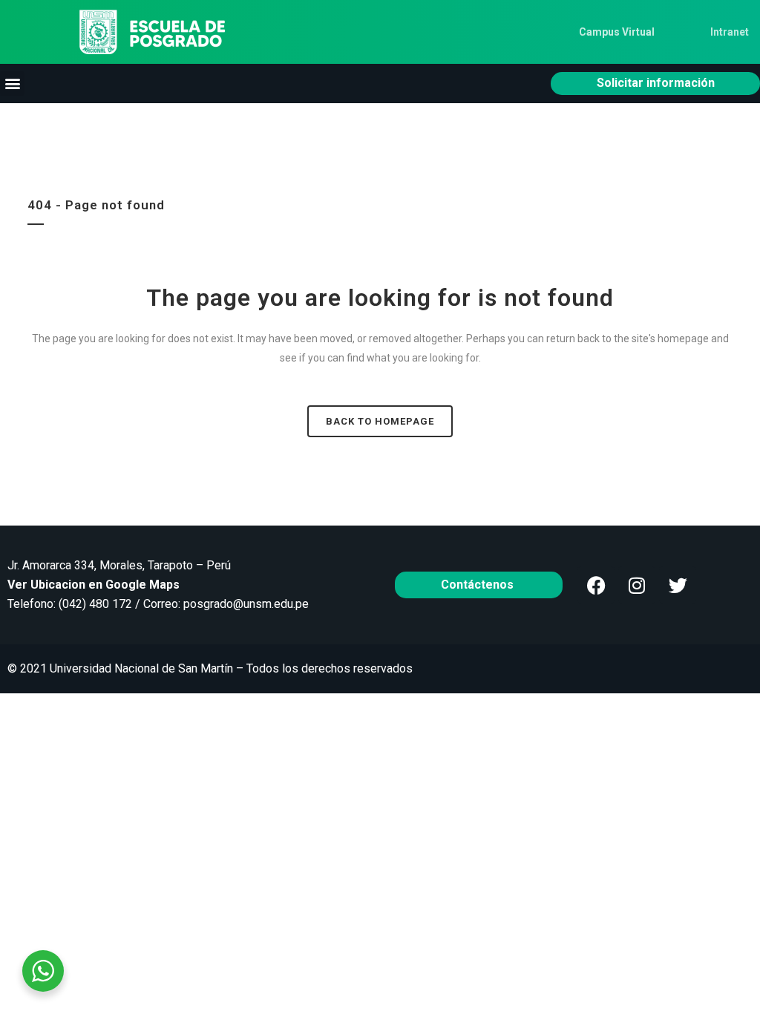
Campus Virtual (617, 32)
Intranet (729, 32)
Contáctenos (479, 585)
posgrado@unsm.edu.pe (246, 604)
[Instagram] (636, 585)
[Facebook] (596, 585)
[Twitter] (677, 585)
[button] (12, 83)
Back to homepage (380, 421)
